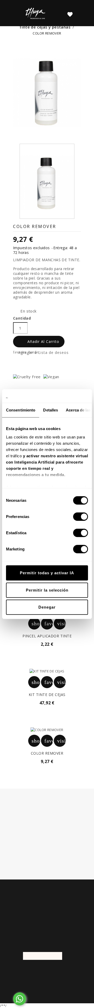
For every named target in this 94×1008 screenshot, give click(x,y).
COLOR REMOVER (47, 753)
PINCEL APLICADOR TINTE (47, 635)
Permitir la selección (47, 590)
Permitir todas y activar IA (47, 573)
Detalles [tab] (50, 410)
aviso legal (60, 851)
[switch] (80, 517)
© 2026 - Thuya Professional (47, 971)
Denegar (47, 607)
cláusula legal (69, 833)
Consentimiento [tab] (20, 410)
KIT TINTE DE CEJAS (47, 694)
